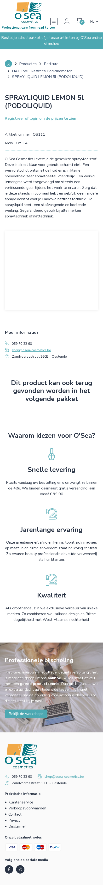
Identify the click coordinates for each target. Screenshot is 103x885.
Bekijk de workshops (26, 713)
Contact (15, 814)
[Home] (8, 63)
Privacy (14, 820)
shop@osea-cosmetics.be (31, 350)
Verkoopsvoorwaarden (27, 808)
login (33, 118)
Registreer (14, 118)
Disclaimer (17, 826)
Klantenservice (20, 802)
